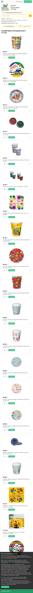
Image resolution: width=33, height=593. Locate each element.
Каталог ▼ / (10, 18)
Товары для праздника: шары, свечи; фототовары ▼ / (15, 20)
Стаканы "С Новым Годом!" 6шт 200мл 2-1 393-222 (15, 186)
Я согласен (5, 586)
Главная (3, 18)
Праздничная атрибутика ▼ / (9, 21)
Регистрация (19, 1)
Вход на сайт (28, 1)
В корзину (11, 57)
